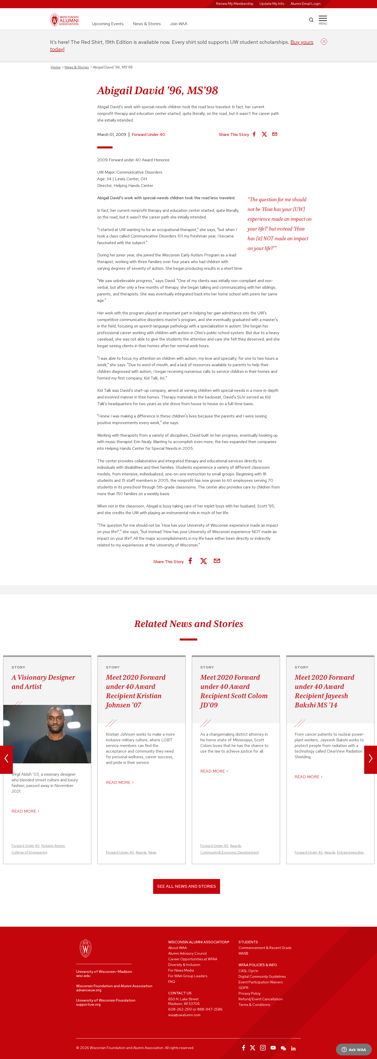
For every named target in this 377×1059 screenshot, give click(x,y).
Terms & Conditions (254, 1004)
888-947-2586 (210, 1009)
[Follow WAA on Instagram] (263, 1048)
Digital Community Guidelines (262, 976)
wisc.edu (83, 975)
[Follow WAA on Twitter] (253, 1048)
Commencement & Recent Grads (265, 947)
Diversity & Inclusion (184, 964)
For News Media (181, 970)
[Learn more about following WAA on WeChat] (283, 1048)
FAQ (171, 981)
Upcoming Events (108, 23)
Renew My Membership (234, 3)
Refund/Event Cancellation (261, 999)
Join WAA (178, 23)
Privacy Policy (250, 993)
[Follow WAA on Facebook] (242, 1048)
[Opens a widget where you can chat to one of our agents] (354, 1050)
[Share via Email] (275, 134)
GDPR (244, 987)
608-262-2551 (180, 1009)
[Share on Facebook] (254, 134)
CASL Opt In (248, 970)
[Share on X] (264, 134)
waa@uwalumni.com (184, 1015)
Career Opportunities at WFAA (192, 959)
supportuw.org (88, 1004)
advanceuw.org (88, 990)
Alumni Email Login (306, 3)
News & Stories (147, 23)
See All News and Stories (186, 886)
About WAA (177, 947)
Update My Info (272, 3)
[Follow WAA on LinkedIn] (294, 1048)
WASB (243, 953)
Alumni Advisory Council (187, 953)
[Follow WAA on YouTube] (273, 1048)
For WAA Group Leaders (187, 976)
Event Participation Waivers (261, 982)
